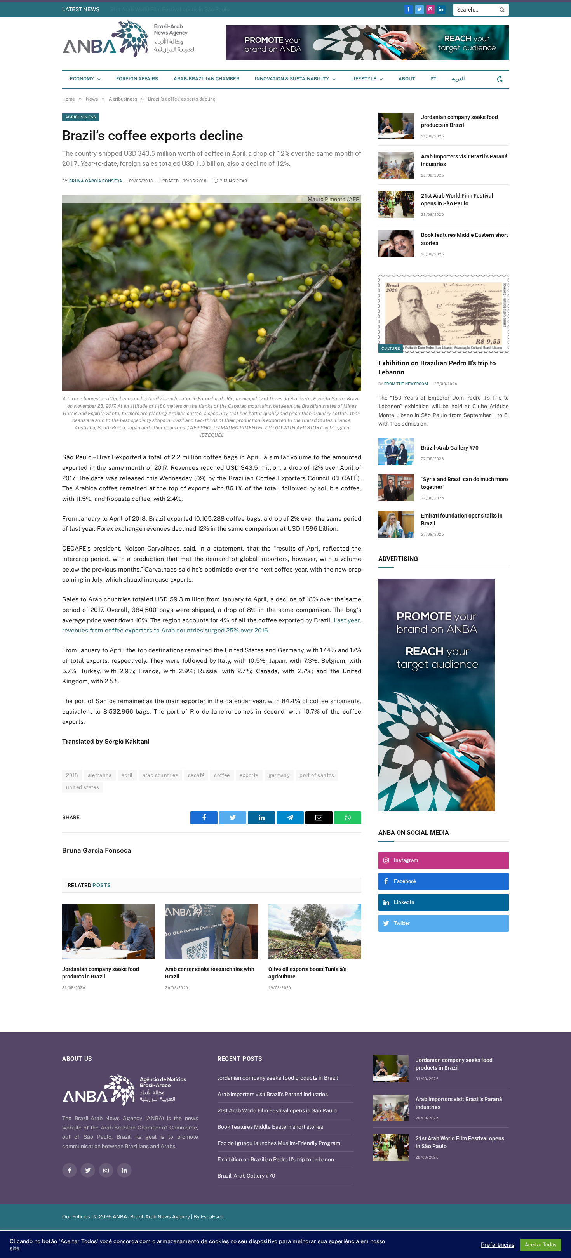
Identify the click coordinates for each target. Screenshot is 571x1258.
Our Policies (76, 1217)
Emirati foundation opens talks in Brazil (462, 519)
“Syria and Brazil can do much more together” (464, 483)
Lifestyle (363, 79)
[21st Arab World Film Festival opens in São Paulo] (396, 204)
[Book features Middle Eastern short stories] (396, 243)
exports (249, 775)
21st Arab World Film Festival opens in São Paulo (170, 9)
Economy (82, 79)
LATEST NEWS (80, 9)
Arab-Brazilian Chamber (206, 79)
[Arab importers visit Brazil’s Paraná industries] (396, 165)
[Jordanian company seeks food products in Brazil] (108, 931)
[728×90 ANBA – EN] (367, 58)
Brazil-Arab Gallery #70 (450, 448)
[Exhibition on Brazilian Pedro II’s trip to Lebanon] (443, 314)
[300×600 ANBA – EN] (443, 695)
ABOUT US (77, 1058)
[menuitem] (433, 79)
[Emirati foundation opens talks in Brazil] (396, 524)
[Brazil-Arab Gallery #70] (396, 451)
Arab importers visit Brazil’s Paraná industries (464, 160)
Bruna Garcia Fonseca (95, 181)
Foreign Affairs (137, 79)
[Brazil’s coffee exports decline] (211, 293)
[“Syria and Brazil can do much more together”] (396, 487)
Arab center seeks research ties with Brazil (209, 973)
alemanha (100, 775)
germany (279, 775)
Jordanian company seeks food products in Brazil (100, 973)
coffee (222, 775)
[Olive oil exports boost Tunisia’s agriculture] (314, 931)
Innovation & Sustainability (292, 79)
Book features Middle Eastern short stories (464, 239)
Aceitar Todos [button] (541, 1245)
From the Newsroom (406, 384)
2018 (72, 775)
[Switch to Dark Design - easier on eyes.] (499, 79)
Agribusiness (80, 117)
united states (82, 787)
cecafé (196, 775)
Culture (390, 348)
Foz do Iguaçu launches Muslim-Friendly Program (279, 1143)
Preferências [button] (497, 1244)
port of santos (316, 775)
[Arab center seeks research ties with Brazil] (211, 931)
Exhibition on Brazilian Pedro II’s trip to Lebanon (437, 367)
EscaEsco (212, 1217)
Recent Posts (240, 1058)
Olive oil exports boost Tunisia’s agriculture (307, 973)
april (127, 775)
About (407, 79)
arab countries (160, 775)
